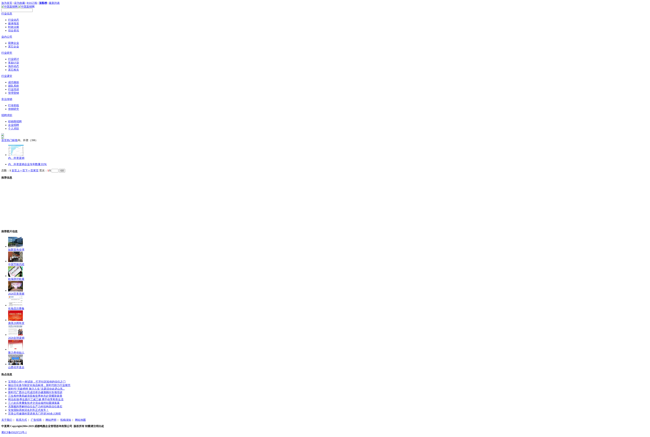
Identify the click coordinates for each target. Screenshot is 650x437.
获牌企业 (13, 43)
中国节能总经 (16, 264)
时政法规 (13, 27)
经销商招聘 (15, 121)
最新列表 (54, 3)
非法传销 (6, 99)
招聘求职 (6, 115)
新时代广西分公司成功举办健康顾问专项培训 (35, 392)
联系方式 (21, 419)
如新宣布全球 (16, 249)
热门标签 (12, 140)
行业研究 (6, 52)
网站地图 (80, 419)
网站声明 (51, 419)
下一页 (29, 170)
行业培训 (13, 89)
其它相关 (13, 69)
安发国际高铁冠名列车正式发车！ (28, 410)
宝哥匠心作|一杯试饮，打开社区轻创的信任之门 (37, 381)
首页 (4, 140)
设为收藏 (19, 3)
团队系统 (13, 85)
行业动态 (13, 19)
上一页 (21, 170)
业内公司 (6, 36)
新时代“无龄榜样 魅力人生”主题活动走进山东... (36, 388)
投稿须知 (65, 419)
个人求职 (13, 128)
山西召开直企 (16, 367)
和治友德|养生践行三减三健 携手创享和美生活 (35, 399)
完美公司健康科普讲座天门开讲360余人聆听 (34, 413)
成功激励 (13, 82)
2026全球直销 (16, 337)
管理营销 (13, 92)
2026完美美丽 (16, 293)
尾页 (36, 170)
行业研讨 (13, 59)
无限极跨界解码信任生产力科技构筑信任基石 (35, 406)
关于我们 (6, 419)
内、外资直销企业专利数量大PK (27, 164)
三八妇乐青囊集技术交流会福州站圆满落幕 (34, 402)
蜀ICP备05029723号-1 (14, 432)
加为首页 (6, 3)
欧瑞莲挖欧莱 (16, 279)
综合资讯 (13, 30)
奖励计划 (13, 62)
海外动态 (13, 66)
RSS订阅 (32, 3)
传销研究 (13, 109)
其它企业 (13, 46)
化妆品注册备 (16, 308)
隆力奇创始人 (16, 352)
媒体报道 (13, 23)
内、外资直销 (16, 158)
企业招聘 (13, 125)
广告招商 (36, 419)
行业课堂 (6, 76)
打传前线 (13, 105)
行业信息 (6, 13)
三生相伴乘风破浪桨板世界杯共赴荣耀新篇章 (35, 395)
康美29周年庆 (16, 323)
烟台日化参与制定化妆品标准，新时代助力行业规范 (39, 385)
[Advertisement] (26, 204)
